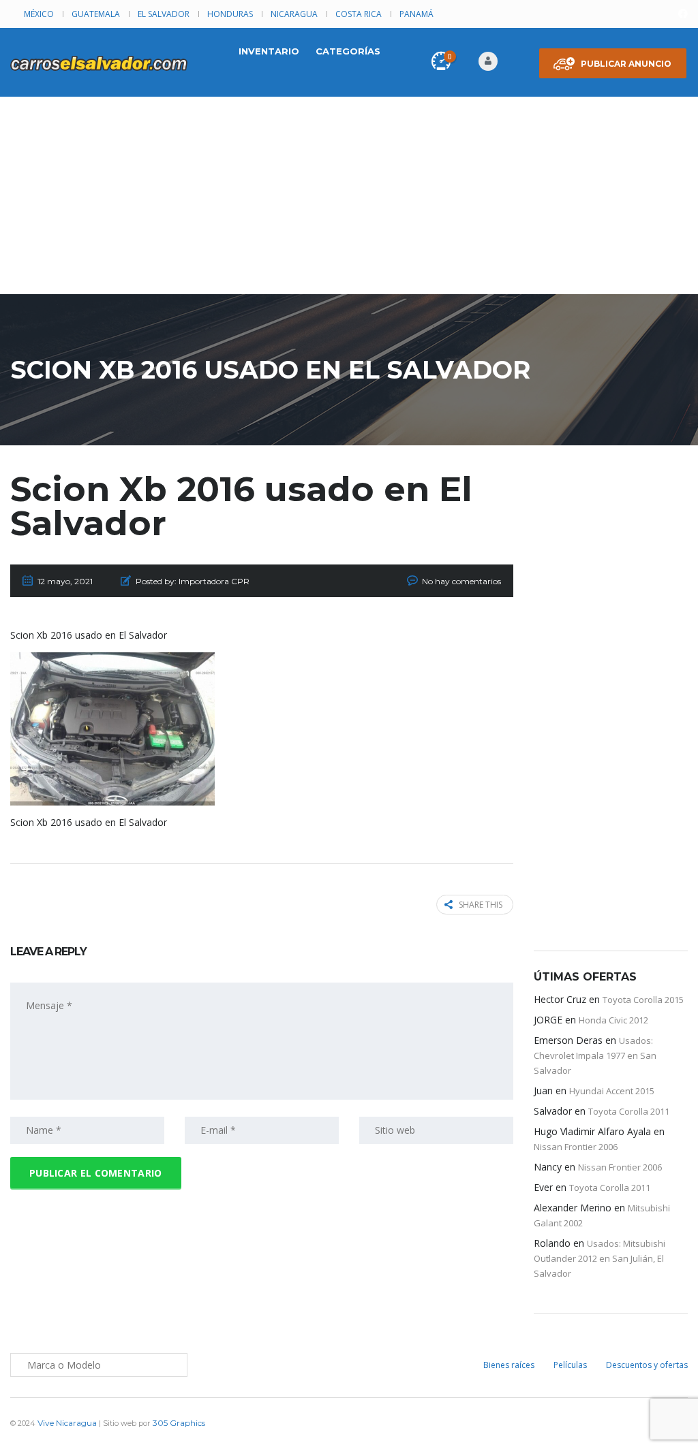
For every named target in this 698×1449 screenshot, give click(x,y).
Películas (570, 1365)
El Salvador (163, 14)
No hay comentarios (461, 581)
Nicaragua (294, 14)
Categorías (348, 51)
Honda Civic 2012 (613, 1020)
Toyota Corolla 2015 (643, 999)
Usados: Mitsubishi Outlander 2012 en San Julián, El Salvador (599, 1258)
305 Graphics (179, 1423)
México (39, 14)
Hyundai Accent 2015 (611, 1091)
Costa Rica (358, 14)
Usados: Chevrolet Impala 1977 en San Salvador (595, 1055)
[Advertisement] (349, 199)
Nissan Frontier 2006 (576, 1147)
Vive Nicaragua (67, 1423)
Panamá (416, 14)
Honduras (230, 14)
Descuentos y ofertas (647, 1365)
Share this (480, 904)
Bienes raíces (508, 1365)
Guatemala (96, 14)
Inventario (269, 51)
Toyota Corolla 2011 (628, 1111)
